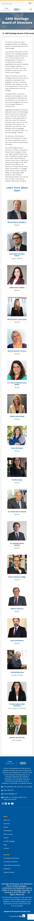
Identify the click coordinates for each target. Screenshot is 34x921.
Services (6, 823)
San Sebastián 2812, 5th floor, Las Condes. (18, 787)
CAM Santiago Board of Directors (19, 33)
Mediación (7, 869)
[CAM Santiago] (10, 763)
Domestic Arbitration (11, 862)
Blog (5, 845)
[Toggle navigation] (31, 9)
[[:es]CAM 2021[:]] (6, 9)
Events (6, 838)
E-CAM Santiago (9, 841)
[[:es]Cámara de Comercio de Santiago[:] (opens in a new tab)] (17, 9)
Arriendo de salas (6, 3)
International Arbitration (12, 865)
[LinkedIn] (5, 803)
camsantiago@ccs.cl (10, 794)
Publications (8, 831)
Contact (6, 848)
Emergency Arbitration (11, 858)
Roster (6, 827)
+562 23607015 (8, 790)
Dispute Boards (9, 872)
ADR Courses (8, 834)
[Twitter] (8, 803)
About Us (7, 820)
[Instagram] (2, 803)
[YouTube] (12, 803)
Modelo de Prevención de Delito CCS (17, 911)
